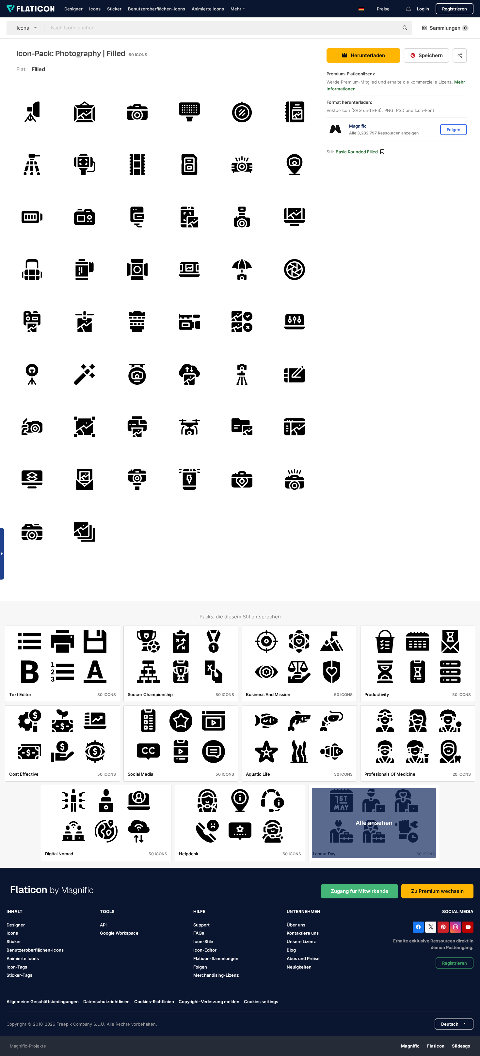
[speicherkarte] (190, 164)
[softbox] (32, 112)
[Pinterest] (443, 927)
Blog (291, 950)
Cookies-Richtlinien (154, 1001)
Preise (383, 8)
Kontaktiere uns (303, 933)
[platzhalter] (294, 164)
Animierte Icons (208, 8)
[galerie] (190, 269)
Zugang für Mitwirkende (359, 891)
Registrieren (454, 8)
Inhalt (15, 911)
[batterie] (32, 217)
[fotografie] (137, 374)
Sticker (114, 8)
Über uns (296, 924)
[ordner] (242, 427)
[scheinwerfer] (137, 269)
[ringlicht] (32, 374)
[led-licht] (190, 112)
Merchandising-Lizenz (216, 975)
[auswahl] (84, 427)
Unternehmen (303, 911)
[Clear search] (390, 28)
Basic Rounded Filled (357, 151)
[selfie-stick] (84, 164)
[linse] (137, 322)
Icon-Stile (203, 941)
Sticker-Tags (19, 975)
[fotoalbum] (294, 112)
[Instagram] (455, 927)
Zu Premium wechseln (437, 891)
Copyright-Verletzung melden (209, 1001)
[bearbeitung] (242, 322)
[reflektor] (242, 112)
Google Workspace (119, 933)
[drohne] (190, 427)
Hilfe (199, 911)
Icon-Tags (17, 967)
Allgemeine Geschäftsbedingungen (43, 1001)
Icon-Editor (204, 950)
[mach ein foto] (32, 427)
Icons (95, 8)
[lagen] (32, 479)
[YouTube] (467, 927)
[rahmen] (84, 112)
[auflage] (294, 322)
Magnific (410, 1045)
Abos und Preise (303, 958)
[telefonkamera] (190, 217)
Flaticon (435, 1045)
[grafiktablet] (294, 374)
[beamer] (242, 164)
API (103, 924)
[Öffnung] (294, 269)
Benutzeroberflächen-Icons (156, 8)
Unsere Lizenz (301, 941)
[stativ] (32, 164)
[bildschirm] (84, 217)
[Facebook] (418, 927)
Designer (73, 8)
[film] (137, 164)
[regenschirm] (242, 269)
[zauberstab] (84, 374)
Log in (423, 8)
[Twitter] (430, 927)
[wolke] (190, 374)
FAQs (198, 933)
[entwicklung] (84, 322)
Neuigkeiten (299, 967)
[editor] (294, 217)
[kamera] (190, 322)
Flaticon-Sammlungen (215, 958)
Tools (107, 911)
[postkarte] (84, 479)
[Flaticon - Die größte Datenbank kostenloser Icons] (31, 8)
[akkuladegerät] (137, 217)
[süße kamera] (137, 112)
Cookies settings (261, 1001)
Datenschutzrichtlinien (106, 1001)
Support (201, 924)
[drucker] (137, 427)
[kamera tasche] (32, 269)
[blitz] (190, 479)
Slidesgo (461, 1045)
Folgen (200, 967)
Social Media (457, 911)
